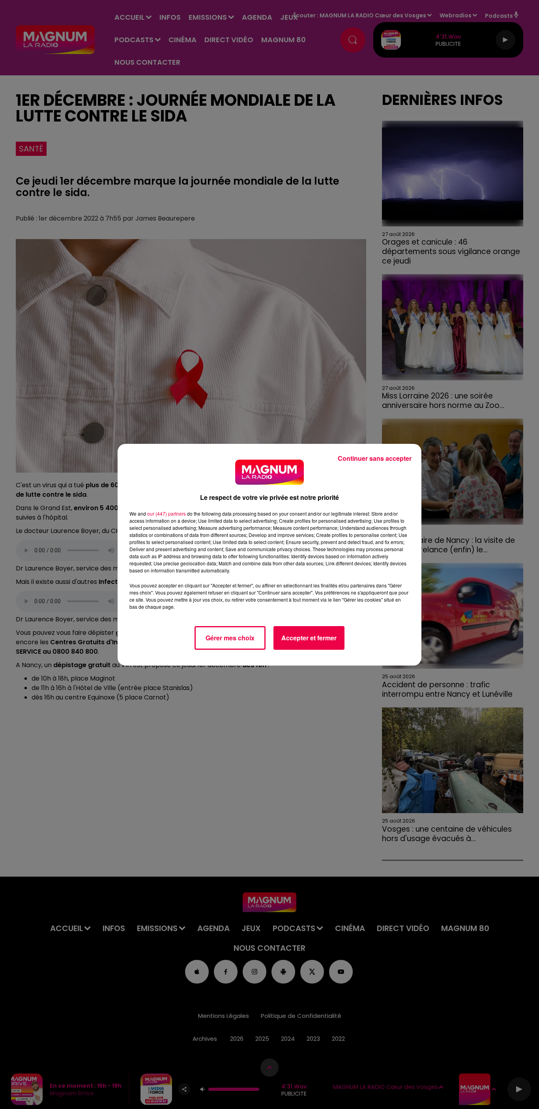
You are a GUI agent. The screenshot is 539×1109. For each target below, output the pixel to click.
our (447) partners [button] (166, 513)
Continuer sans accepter (375, 458)
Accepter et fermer (309, 637)
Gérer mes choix (230, 637)
